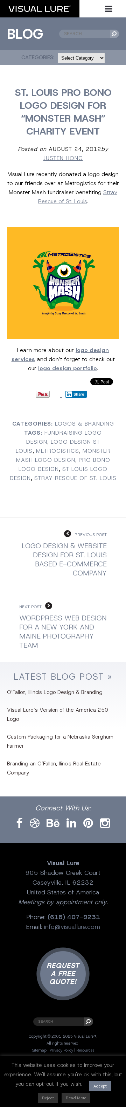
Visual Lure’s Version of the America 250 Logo (57, 715)
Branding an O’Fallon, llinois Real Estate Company (54, 768)
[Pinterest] (88, 823)
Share (79, 394)
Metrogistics (57, 451)
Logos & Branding (84, 423)
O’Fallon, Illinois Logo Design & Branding (55, 692)
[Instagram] (105, 823)
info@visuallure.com (72, 927)
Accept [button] (100, 1086)
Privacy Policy (61, 1050)
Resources (85, 1050)
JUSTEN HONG (63, 158)
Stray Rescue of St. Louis (75, 478)
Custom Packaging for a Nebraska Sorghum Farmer (60, 741)
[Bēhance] (53, 823)
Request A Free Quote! (63, 973)
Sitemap (39, 1050)
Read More (76, 1097)
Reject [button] (48, 1097)
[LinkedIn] (71, 823)
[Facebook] (19, 823)
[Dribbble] (34, 823)
